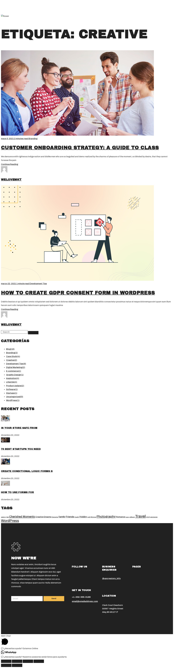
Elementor (55, 517)
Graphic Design (15, 375)
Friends (70, 516)
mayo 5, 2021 (7, 138)
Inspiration (12, 378)
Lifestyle (11, 382)
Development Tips (38, 284)
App (7, 517)
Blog (10, 349)
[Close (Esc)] (6, 661)
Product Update (15, 386)
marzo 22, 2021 (8, 284)
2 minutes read (21, 138)
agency (3, 517)
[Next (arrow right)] (17, 665)
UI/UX (148, 517)
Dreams (47, 517)
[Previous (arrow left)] (6, 665)
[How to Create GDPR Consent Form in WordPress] (5, 420)
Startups (11, 393)
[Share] (17, 661)
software (132, 517)
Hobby (83, 516)
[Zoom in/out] (39, 661)
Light (89, 517)
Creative (11, 360)
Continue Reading (9, 164)
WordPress (12, 400)
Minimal (93, 517)
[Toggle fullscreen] (28, 661)
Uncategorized (14, 397)
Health (77, 517)
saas (127, 517)
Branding (33, 138)
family (62, 516)
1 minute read (23, 284)
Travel (140, 516)
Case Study (13, 356)
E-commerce (13, 371)
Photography (106, 516)
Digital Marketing (15, 367)
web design (154, 517)
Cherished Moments (22, 516)
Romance (120, 517)
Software (12, 389)
